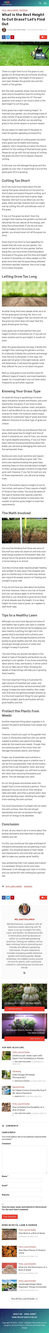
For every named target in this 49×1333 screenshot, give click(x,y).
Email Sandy (30, 1314)
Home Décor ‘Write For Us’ (24, 1317)
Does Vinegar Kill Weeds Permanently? (24, 1076)
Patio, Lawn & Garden (10, 10)
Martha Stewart (22, 1081)
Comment (6, 1144)
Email (5, 1186)
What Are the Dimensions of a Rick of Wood (33, 1268)
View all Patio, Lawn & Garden (23, 1299)
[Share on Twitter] (8, 37)
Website (5, 1195)
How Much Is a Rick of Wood (32, 1233)
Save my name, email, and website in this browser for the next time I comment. (24, 1208)
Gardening (23, 10)
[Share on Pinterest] (12, 37)
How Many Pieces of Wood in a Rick (32, 1251)
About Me (17, 1314)
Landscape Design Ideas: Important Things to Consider (32, 1285)
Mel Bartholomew (18, 30)
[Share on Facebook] (4, 37)
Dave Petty (20, 1096)
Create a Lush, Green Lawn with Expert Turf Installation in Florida (28, 1057)
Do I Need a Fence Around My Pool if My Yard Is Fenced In (29, 1091)
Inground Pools (18, 1087)
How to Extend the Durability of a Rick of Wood (28, 1108)
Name (5, 1176)
